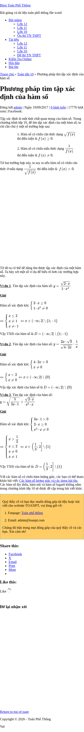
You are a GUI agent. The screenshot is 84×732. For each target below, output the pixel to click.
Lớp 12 (22, 24)
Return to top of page (14, 712)
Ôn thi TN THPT (29, 35)
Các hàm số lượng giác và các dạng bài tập (48, 480)
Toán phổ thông (32, 513)
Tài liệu (14, 39)
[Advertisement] (42, 220)
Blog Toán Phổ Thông (15, 5)
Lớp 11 (22, 28)
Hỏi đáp (14, 63)
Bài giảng (15, 20)
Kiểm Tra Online (20, 59)
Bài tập (13, 67)
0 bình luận (58, 107)
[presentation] (69, 134)
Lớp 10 (22, 32)
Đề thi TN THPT (29, 55)
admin (18, 107)
